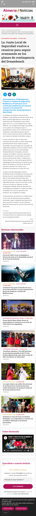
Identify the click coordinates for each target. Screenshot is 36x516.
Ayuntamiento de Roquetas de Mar (13, 318)
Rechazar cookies (21, 508)
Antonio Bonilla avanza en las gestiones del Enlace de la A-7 (19, 221)
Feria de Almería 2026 (9, 251)
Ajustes (6, 512)
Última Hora (22, 38)
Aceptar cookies (8, 508)
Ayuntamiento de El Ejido (10, 349)
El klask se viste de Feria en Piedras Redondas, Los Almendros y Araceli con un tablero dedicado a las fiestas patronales (18, 404)
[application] (18, 443)
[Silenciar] (28, 450)
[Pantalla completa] (31, 450)
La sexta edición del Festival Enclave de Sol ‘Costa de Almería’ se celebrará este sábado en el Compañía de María (17, 214)
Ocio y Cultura (21, 251)
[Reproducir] (5, 450)
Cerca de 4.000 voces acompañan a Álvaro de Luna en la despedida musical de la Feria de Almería (18, 241)
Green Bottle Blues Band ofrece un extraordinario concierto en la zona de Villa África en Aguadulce (18, 308)
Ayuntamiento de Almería (9, 38)
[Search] (33, 4)
